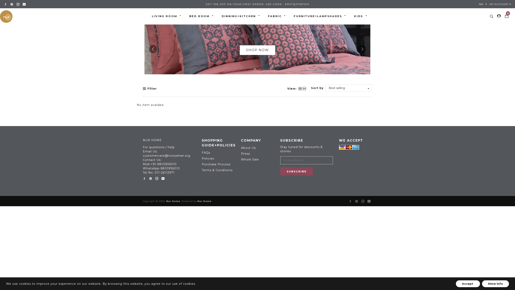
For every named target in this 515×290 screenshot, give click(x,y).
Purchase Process (216, 164)
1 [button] (255, 69)
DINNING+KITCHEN (239, 16)
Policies (208, 158)
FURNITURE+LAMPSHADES (318, 16)
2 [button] (260, 69)
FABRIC (275, 16)
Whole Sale (250, 159)
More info (495, 284)
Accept (468, 284)
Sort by (317, 88)
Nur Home (173, 201)
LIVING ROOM (164, 16)
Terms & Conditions (217, 170)
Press (245, 153)
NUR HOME (152, 140)
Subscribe (297, 171)
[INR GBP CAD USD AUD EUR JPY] (484, 4)
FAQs (206, 152)
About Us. (248, 148)
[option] (257, 49)
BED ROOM (199, 16)
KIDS (358, 16)
